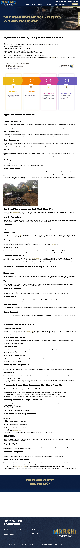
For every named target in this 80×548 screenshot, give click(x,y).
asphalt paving (20, 235)
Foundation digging (30, 331)
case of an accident (17, 430)
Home (27, 4)
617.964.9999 (71, 1)
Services (40, 4)
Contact (75, 4)
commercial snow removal (33, 258)
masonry (53, 244)
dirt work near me (15, 212)
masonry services (46, 243)
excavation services (45, 118)
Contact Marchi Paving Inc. (20, 466)
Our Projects (62, 4)
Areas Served (48, 4)
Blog (55, 4)
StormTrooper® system (30, 174)
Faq (70, 4)
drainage (47, 44)
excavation (9, 124)
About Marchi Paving (15, 544)
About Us (33, 4)
